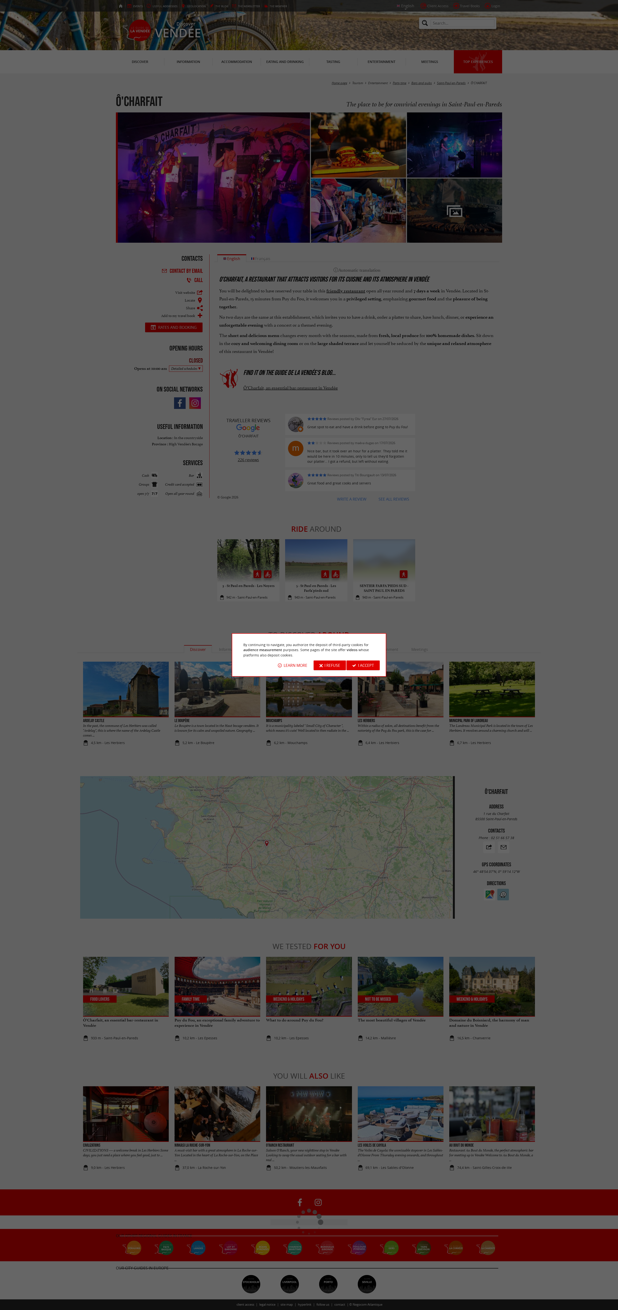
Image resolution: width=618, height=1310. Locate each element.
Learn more (295, 665)
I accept (366, 665)
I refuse (332, 665)
